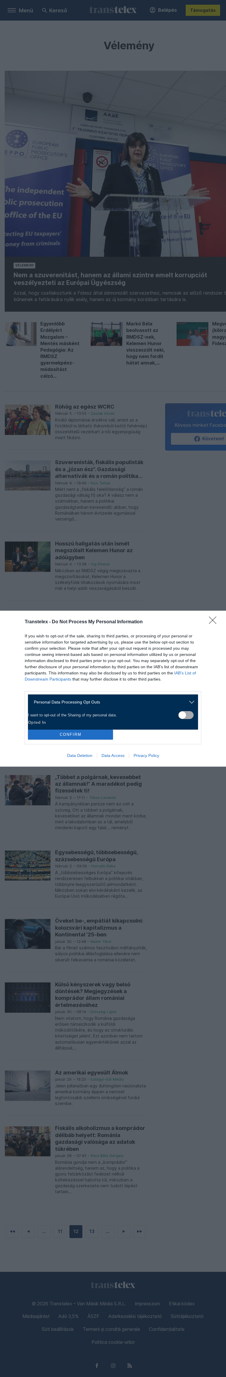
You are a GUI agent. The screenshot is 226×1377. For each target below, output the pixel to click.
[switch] (186, 715)
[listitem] (111, 702)
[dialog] (113, 689)
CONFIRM (71, 734)
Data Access (113, 755)
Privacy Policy (146, 755)
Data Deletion (79, 755)
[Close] (214, 622)
